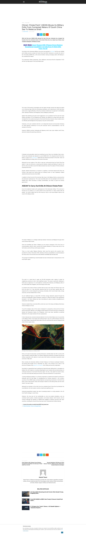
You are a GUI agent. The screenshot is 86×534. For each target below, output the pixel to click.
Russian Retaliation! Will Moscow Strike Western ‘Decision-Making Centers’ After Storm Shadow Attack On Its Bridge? (54, 463)
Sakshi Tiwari (25, 31)
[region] (43, 13)
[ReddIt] (47, 34)
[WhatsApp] (44, 34)
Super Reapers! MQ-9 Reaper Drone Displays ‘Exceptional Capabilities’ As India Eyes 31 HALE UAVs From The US (43, 46)
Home (23, 22)
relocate (52, 51)
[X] (41, 34)
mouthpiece (34, 157)
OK (62, 532)
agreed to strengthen (38, 365)
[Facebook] (38, 34)
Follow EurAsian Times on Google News (32, 406)
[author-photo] (43, 475)
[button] (24, 2)
